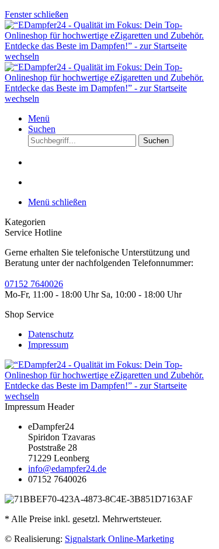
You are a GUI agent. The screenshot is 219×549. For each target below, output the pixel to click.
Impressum (48, 345)
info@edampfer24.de (67, 469)
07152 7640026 (34, 284)
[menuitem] (121, 118)
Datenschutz (51, 334)
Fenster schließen (36, 14)
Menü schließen (57, 202)
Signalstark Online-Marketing (119, 539)
